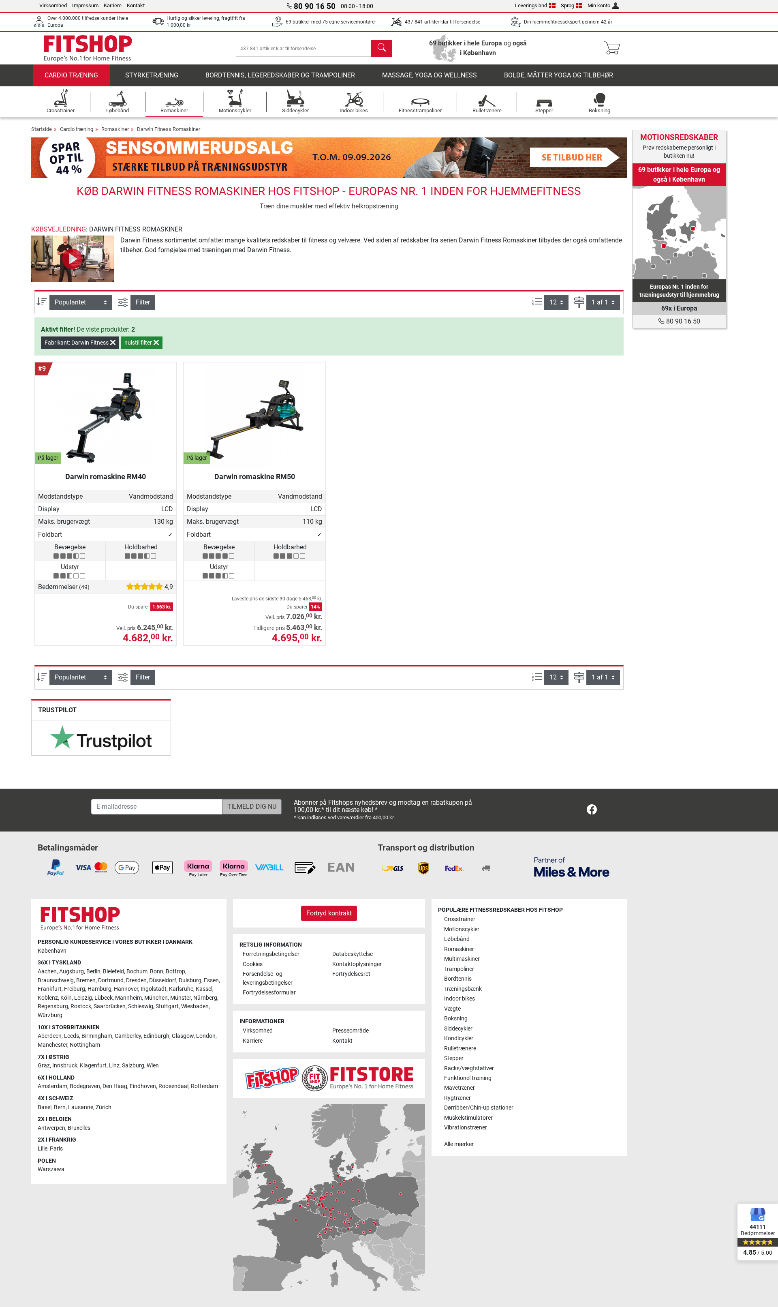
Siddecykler (458, 1028)
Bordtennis (458, 978)
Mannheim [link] (128, 997)
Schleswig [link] (140, 1006)
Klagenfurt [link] (93, 1065)
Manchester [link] (52, 1044)
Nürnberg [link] (205, 997)
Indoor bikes (459, 998)
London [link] (206, 1036)
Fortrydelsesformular (269, 992)
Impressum (85, 5)
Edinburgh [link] (156, 1036)
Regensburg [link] (53, 1006)
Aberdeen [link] (50, 1036)
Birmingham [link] (96, 1036)
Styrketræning (151, 75)
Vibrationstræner (465, 1127)
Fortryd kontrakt (329, 913)
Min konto (599, 5)
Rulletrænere (460, 1048)
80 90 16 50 (682, 321)
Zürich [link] (103, 1107)
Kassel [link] (204, 989)
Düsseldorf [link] (162, 980)
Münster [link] (180, 997)
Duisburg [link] (190, 980)
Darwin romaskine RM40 (105, 476)
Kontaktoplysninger (357, 964)
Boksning (456, 1018)
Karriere (113, 5)
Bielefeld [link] (113, 971)
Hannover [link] (126, 989)
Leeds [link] (71, 1036)
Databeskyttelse (352, 954)
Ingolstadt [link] (154, 989)
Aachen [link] (47, 971)
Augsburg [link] (71, 971)
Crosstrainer (459, 919)
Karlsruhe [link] (181, 989)
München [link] (156, 997)
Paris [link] (56, 1148)
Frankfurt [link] (50, 989)
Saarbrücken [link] (110, 1006)
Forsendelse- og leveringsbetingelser (268, 978)
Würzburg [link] (50, 1015)
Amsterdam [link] (52, 1086)
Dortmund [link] (111, 980)
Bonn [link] (156, 971)
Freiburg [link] (74, 989)
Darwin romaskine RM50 (254, 476)
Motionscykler (461, 929)
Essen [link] (211, 980)
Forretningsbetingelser (271, 954)
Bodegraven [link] (85, 1086)
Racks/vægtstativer (469, 1068)
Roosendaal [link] (173, 1086)
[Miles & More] (571, 866)
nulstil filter (138, 342)
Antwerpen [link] (51, 1128)
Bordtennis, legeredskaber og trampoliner (280, 75)
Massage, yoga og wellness (429, 75)
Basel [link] (44, 1107)
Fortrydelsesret (351, 974)
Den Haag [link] (115, 1086)
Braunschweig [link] (56, 980)
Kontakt (136, 5)
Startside (41, 129)
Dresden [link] (136, 980)
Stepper (454, 1058)
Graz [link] (44, 1065)
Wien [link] (153, 1065)
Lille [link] (42, 1148)
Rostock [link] (81, 1006)
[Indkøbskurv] (614, 48)
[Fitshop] (88, 47)
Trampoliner (459, 969)
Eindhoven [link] (143, 1086)
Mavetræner (459, 1087)
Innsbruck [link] (64, 1065)
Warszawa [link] (51, 1169)
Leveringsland (531, 5)
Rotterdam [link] (204, 1086)
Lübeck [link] (103, 997)
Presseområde (350, 1030)
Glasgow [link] (183, 1036)
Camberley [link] (128, 1036)
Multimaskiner (462, 959)
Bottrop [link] (175, 971)
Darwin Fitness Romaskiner (168, 129)
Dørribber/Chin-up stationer (478, 1107)
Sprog (567, 5)
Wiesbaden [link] (195, 1006)
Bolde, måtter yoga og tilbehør (558, 75)
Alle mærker (459, 1144)
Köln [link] (66, 997)
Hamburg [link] (99, 989)
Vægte (452, 1008)
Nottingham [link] (85, 1044)
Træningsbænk (463, 989)
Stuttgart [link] (167, 1006)
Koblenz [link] (48, 997)
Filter (143, 302)
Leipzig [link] (83, 997)
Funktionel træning (468, 1078)
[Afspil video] (72, 259)
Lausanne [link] (80, 1107)
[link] (101, 737)
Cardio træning (71, 75)
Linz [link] (114, 1065)
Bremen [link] (86, 980)
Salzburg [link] (133, 1065)
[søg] (381, 48)
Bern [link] (60, 1107)
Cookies (253, 964)
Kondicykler (458, 1038)
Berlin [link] (93, 971)
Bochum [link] (136, 971)
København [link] (52, 950)
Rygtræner (457, 1098)
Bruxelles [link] (79, 1128)
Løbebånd (457, 939)
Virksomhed (53, 5)
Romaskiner (115, 129)
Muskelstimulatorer (468, 1117)
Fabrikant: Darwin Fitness (77, 342)
